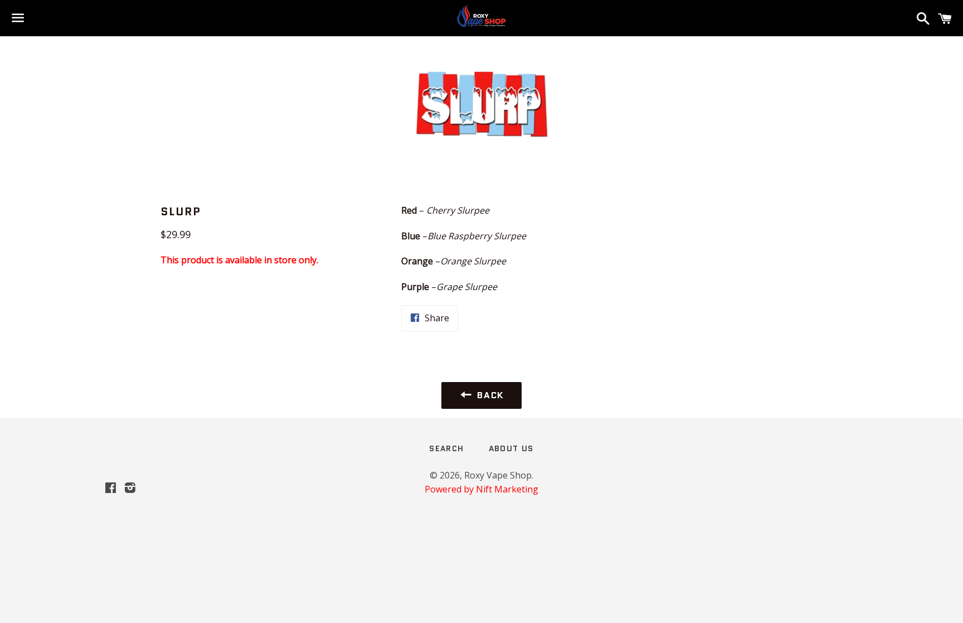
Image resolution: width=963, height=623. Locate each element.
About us (511, 448)
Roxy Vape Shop (498, 475)
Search (446, 448)
